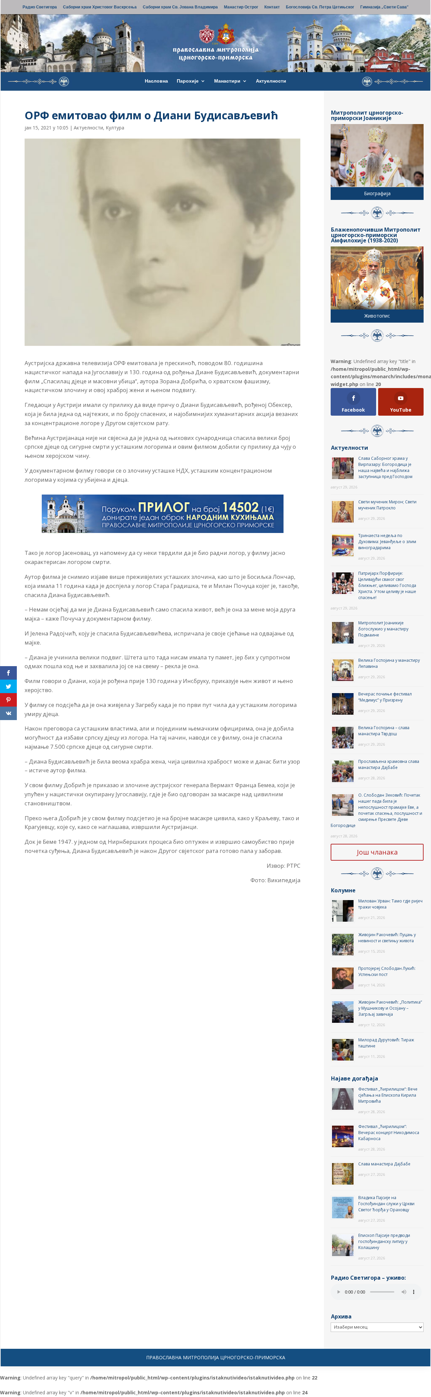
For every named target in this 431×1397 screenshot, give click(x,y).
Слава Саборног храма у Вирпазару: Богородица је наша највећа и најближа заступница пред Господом (385, 467)
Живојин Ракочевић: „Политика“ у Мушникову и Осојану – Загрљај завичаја (390, 1008)
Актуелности (271, 81)
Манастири (227, 81)
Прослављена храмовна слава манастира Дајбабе (388, 764)
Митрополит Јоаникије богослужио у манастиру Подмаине (383, 629)
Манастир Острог (241, 7)
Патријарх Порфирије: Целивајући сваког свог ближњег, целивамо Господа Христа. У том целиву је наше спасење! (387, 585)
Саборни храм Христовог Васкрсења (100, 7)
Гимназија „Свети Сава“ (384, 7)
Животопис (377, 316)
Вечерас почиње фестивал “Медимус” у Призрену (385, 697)
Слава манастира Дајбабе (384, 1164)
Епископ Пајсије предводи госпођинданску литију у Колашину (384, 1241)
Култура (115, 127)
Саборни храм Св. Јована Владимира (180, 7)
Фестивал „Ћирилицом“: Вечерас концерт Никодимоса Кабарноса (388, 1132)
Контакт (272, 7)
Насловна (156, 81)
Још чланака (377, 852)
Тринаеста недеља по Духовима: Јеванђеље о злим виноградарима (387, 542)
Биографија (377, 193)
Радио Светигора (40, 7)
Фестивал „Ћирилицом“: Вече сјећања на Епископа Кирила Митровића (388, 1095)
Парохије (188, 81)
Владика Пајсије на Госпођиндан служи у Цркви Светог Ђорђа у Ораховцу (386, 1204)
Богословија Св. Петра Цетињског (320, 7)
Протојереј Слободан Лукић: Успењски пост (387, 971)
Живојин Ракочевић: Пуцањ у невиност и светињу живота (387, 938)
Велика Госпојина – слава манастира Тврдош (383, 731)
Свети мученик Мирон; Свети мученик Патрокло (387, 505)
